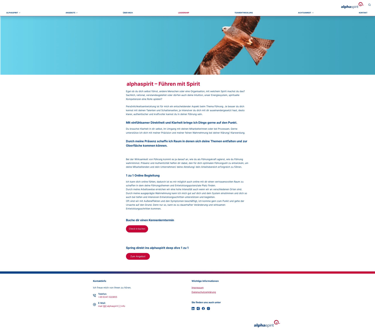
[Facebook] (203, 308)
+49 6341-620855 (107, 297)
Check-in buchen (137, 228)
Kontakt (363, 13)
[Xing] (198, 308)
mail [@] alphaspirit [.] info (111, 306)
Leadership (183, 13)
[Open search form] (369, 5)
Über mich (128, 13)
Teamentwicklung (244, 13)
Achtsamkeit (304, 13)
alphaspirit (12, 13)
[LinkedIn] (193, 308)
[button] (138, 256)
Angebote (70, 13)
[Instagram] (208, 308)
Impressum (198, 287)
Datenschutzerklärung (204, 292)
